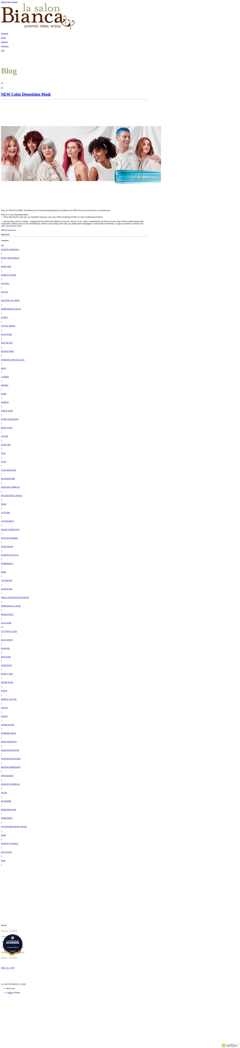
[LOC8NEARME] (13, 941)
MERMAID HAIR (8, 810)
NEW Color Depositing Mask (26, 94)
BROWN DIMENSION (10, 767)
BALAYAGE (6, 852)
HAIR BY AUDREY (9, 844)
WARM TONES (7, 725)
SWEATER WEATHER (11, 759)
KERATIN (5, 648)
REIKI (3, 504)
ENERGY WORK (8, 275)
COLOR (4, 436)
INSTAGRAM (7, 547)
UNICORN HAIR (8, 470)
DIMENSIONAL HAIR (10, 606)
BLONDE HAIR (8, 479)
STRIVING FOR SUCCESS (12, 360)
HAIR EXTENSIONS (10, 750)
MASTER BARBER (9, 538)
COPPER (5, 377)
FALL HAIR (6, 623)
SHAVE (4, 716)
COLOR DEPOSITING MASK (14, 827)
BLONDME (6, 801)
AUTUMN (5, 513)
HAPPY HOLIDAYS (9, 419)
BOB (3, 861)
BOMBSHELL (7, 564)
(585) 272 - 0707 (7, 968)
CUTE (3, 462)
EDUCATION (7, 640)
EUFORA (5, 283)
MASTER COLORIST (10, 300)
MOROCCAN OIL (9, 699)
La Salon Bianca (12, 947)
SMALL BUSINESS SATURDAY (15, 597)
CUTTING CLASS (9, 631)
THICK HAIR (7, 411)
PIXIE (3, 572)
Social (3, 835)
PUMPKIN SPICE (8, 733)
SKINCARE (6, 266)
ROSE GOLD (6, 428)
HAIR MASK (6, 589)
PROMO (4, 385)
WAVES (4, 708)
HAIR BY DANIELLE (10, 784)
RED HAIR (6, 657)
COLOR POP (6, 580)
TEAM (4, 793)
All (2, 245)
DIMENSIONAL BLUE (11, 309)
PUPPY (4, 691)
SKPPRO (5, 402)
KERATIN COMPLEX (10, 487)
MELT (3, 368)
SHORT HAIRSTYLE (10, 530)
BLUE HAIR (6, 334)
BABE (3, 394)
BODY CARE (7, 674)
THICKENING (7, 776)
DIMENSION (6, 818)
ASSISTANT (6, 665)
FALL (3, 453)
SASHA (4, 317)
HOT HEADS (7, 343)
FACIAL (4, 292)
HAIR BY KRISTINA (10, 249)
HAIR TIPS (6, 445)
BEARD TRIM (7, 351)
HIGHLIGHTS (7, 614)
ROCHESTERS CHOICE (11, 496)
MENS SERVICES (9, 742)
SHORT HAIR (7, 682)
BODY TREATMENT (10, 258)
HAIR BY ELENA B (9, 555)
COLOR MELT (7, 521)
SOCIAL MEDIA (8, 326)
